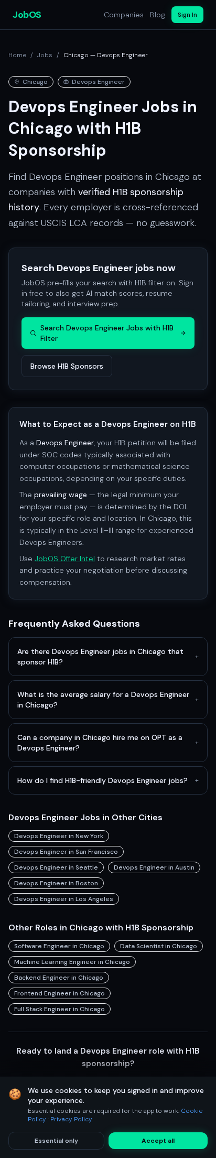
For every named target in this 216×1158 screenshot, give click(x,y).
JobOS (27, 14)
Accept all (158, 1140)
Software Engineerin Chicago (59, 946)
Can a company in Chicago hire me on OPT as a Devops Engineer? (108, 743)
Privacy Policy (71, 1119)
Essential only (56, 1140)
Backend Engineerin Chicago (58, 977)
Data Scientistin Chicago (158, 946)
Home (17, 55)
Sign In (187, 14)
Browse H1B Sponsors (66, 366)
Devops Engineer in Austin (154, 867)
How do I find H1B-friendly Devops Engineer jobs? (108, 780)
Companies (124, 14)
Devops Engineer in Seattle (56, 867)
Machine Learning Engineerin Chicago (72, 962)
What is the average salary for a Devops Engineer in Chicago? (108, 700)
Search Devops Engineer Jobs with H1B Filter (107, 333)
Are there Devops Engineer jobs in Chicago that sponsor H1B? (108, 657)
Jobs (44, 55)
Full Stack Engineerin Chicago (59, 1009)
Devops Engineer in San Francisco (66, 852)
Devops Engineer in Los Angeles (63, 899)
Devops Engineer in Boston (56, 883)
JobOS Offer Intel (65, 558)
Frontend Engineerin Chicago (59, 993)
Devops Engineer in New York (58, 836)
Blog (157, 14)
